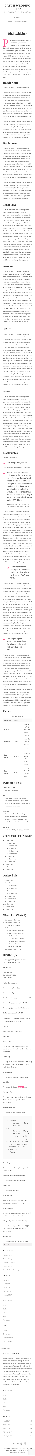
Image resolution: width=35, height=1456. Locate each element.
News (4, 1316)
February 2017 (7, 1291)
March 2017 (7, 1287)
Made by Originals (9, 1262)
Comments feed (8, 1337)
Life (4, 1312)
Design (5, 1309)
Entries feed (6, 1334)
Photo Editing (7, 1259)
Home (10, 21)
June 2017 (6, 1280)
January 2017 (7, 1295)
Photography (7, 1320)
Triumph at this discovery (11, 1270)
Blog (4, 1305)
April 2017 (6, 1284)
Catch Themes (20, 1452)
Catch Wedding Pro (17, 7)
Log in (5, 1330)
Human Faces (7, 1255)
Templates (16, 21)
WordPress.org (8, 1341)
